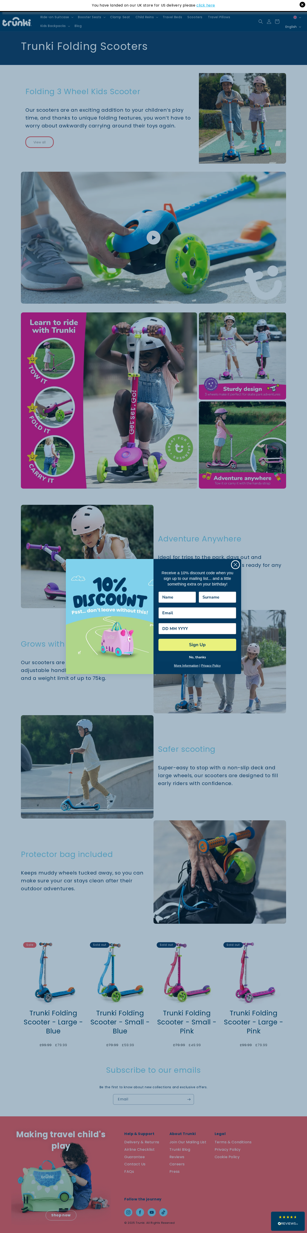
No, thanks (197, 657)
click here (205, 5)
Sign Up (197, 645)
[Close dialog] (235, 565)
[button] (288, 1221)
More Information (186, 665)
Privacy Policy (211, 665)
